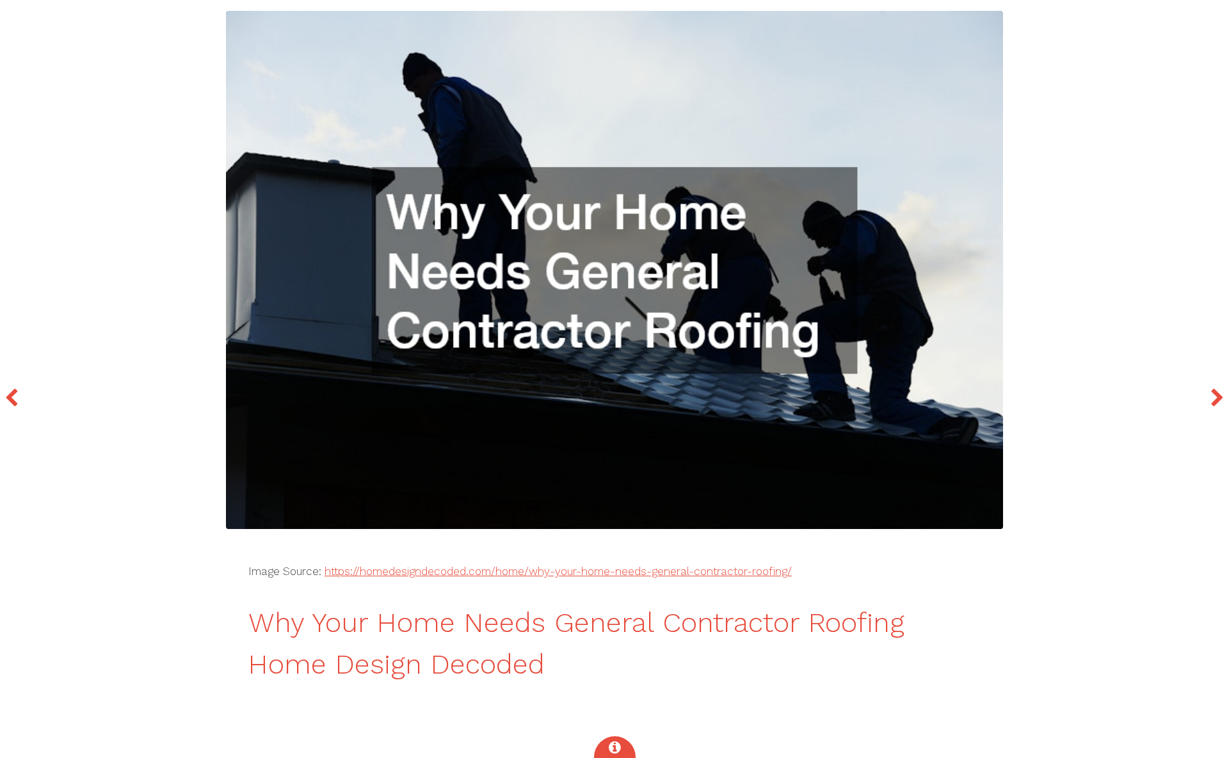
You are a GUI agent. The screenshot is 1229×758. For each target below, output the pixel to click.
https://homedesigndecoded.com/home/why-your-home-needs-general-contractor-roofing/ (558, 571)
